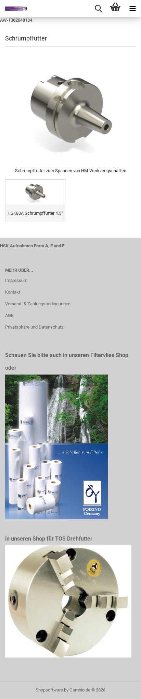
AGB (9, 315)
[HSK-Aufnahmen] (13, 8)
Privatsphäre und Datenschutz (34, 327)
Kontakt (12, 292)
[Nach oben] (122, 688)
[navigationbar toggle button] (132, 8)
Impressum (16, 280)
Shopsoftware (49, 689)
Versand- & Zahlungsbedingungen (37, 303)
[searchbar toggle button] (98, 8)
